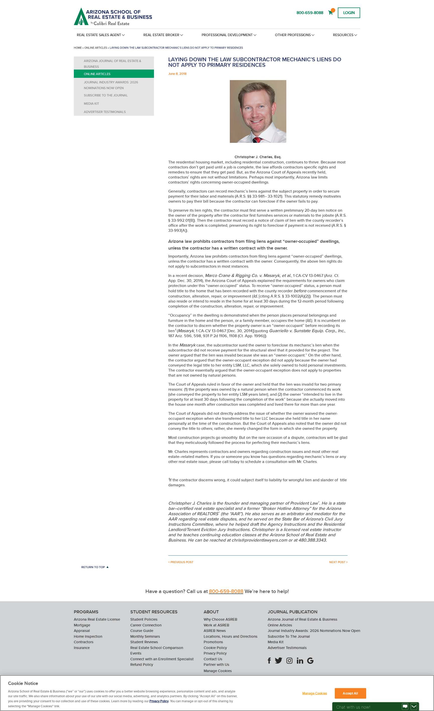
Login (349, 13)
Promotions (213, 641)
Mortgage (82, 625)
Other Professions (293, 34)
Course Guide (141, 630)
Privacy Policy (215, 653)
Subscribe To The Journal (106, 95)
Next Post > (338, 562)
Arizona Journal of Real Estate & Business (112, 63)
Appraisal (82, 630)
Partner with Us (216, 664)
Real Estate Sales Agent (99, 34)
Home (78, 48)
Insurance (82, 647)
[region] (217, 693)
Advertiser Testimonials (105, 111)
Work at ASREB (216, 625)
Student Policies (143, 619)
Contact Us (213, 659)
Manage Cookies (218, 671)
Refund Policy (141, 664)
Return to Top (93, 567)
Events (135, 653)
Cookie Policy (215, 647)
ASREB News (215, 630)
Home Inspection (88, 636)
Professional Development (227, 34)
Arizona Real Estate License (97, 619)
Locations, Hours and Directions (230, 636)
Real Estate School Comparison (156, 647)
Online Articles (95, 48)
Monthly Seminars (145, 636)
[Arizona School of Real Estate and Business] (120, 16)
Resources (343, 34)
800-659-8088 (310, 13)
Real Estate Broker (161, 34)
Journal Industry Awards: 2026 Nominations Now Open (111, 85)
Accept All (350, 693)
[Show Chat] (405, 706)
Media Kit (91, 103)
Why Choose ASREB (220, 619)
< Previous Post (180, 562)
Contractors (83, 641)
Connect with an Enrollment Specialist (162, 659)
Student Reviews (144, 641)
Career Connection (145, 625)
